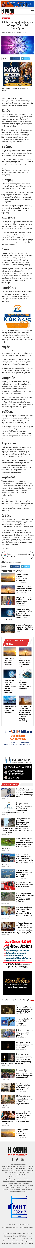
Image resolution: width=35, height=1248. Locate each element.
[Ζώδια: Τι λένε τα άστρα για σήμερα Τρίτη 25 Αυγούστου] (10, 700)
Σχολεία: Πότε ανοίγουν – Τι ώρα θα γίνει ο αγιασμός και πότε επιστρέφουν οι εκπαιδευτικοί (24, 1074)
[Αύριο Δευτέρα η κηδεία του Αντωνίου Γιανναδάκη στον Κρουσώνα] (8, 1045)
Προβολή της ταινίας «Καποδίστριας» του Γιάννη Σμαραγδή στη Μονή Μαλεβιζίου (25, 1009)
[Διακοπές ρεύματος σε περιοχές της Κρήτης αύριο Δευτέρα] (8, 1021)
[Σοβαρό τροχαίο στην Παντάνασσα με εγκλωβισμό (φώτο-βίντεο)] (8, 1033)
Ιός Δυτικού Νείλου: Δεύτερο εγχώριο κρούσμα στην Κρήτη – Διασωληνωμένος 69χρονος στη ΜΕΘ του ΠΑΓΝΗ (17, 843)
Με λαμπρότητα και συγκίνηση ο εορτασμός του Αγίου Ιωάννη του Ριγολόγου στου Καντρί (17, 1101)
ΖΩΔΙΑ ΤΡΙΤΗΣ (10, 562)
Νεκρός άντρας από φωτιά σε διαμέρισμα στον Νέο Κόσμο (24, 884)
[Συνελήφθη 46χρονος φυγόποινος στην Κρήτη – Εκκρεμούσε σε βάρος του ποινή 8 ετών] (8, 792)
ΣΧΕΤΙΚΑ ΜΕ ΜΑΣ (11, 1225)
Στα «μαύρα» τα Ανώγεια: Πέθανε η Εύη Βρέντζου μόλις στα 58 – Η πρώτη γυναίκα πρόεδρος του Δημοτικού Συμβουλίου (16, 1059)
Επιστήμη (6, 18)
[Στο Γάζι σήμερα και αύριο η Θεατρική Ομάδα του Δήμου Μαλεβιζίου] (8, 1087)
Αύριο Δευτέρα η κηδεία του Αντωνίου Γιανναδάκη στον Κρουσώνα (24, 1045)
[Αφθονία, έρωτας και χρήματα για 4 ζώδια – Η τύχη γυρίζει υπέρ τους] (8, 628)
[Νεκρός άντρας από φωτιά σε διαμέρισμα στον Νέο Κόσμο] (8, 885)
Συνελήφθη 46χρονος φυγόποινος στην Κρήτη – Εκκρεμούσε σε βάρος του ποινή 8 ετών (24, 793)
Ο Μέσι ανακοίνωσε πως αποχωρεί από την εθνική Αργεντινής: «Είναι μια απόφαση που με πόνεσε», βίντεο (16, 912)
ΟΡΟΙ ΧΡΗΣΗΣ (24, 1225)
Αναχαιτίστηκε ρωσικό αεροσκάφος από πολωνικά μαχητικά (24, 873)
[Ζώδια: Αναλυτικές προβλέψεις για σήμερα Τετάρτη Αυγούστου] (25, 674)
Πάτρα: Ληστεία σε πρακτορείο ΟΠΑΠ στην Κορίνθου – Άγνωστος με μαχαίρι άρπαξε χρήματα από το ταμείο (17, 859)
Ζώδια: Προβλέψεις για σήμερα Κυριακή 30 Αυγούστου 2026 (24, 588)
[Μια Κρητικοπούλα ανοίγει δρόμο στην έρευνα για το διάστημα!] (8, 600)
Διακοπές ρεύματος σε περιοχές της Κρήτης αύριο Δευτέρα (24, 1021)
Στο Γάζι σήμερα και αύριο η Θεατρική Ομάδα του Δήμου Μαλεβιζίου (24, 1087)
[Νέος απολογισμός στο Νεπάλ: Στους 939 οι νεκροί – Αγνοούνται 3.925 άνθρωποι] (8, 896)
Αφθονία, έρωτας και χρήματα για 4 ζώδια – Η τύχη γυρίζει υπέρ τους (24, 628)
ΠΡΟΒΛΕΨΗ (19, 562)
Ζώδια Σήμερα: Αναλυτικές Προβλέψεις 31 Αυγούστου (22, 577)
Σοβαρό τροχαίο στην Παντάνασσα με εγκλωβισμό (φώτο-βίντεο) (24, 1033)
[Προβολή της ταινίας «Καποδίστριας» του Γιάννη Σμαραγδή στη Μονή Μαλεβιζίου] (8, 1009)
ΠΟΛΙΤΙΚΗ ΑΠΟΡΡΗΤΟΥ (10, 1227)
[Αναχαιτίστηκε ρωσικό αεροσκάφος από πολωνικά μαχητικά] (8, 873)
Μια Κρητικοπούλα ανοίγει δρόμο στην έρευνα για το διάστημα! (24, 600)
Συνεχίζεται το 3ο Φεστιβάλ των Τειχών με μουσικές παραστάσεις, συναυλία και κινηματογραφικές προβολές (16, 808)
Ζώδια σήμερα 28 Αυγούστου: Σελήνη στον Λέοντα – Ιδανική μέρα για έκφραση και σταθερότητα (16, 614)
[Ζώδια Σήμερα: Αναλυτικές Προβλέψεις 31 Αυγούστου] (8, 577)
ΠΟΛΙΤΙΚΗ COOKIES (26, 1227)
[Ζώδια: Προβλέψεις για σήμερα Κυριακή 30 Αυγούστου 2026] (8, 589)
